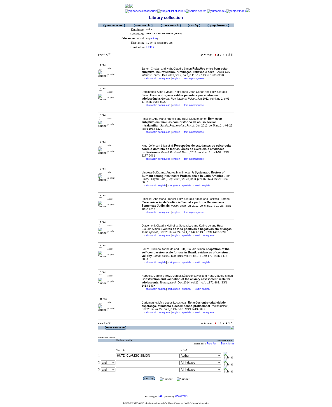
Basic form (227, 343)
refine (153, 38)
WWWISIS (181, 396)
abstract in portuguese (158, 78)
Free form (212, 343)
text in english (202, 185)
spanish (186, 185)
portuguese (174, 185)
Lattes (150, 47)
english (176, 78)
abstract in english (156, 185)
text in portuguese (194, 78)
